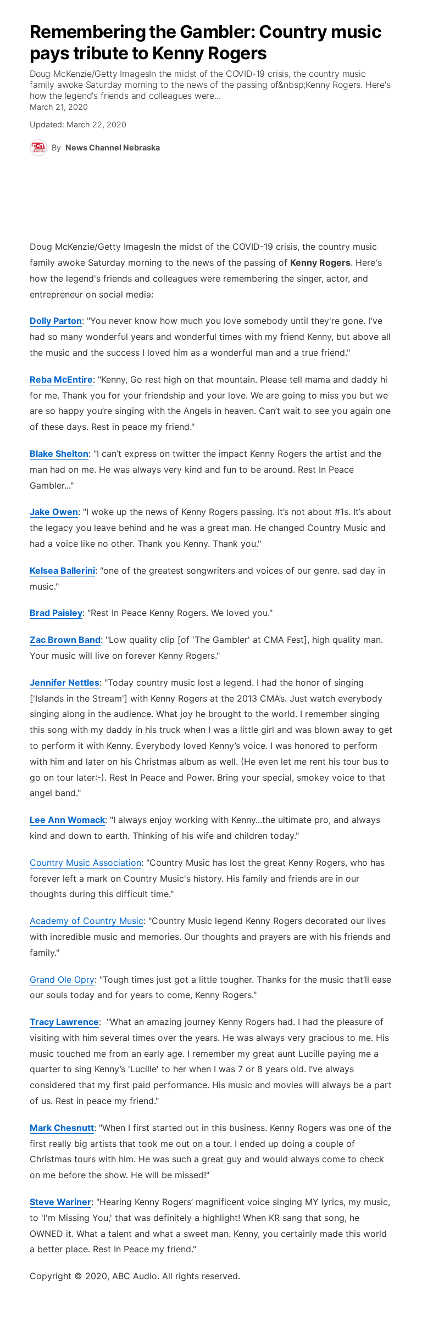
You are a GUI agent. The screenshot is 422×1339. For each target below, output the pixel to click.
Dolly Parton (56, 320)
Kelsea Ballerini (62, 570)
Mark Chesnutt (62, 1127)
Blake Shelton (59, 453)
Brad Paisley (56, 612)
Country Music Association (85, 862)
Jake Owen (54, 511)
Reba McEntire (61, 379)
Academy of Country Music (86, 920)
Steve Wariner (60, 1201)
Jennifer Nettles (64, 682)
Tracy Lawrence (64, 1021)
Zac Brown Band (65, 639)
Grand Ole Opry (62, 979)
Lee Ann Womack (67, 819)
